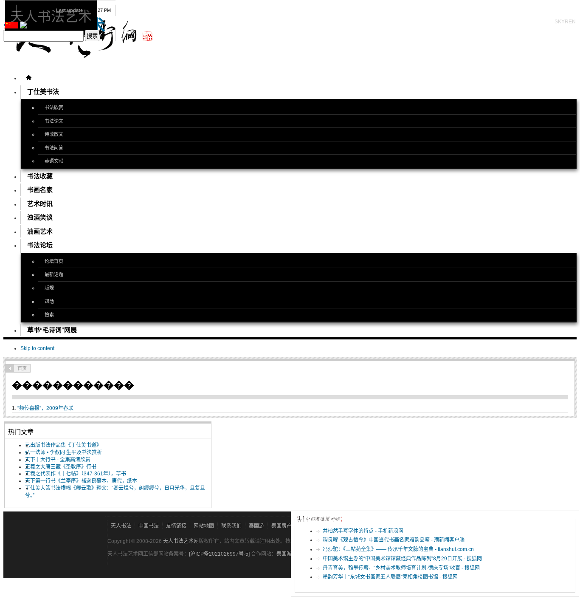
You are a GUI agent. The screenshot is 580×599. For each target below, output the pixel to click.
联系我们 (231, 526)
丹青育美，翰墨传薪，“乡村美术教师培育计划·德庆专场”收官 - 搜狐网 (401, 568)
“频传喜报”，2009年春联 (45, 408)
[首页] (28, 77)
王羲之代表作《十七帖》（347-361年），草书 (75, 474)
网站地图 (204, 526)
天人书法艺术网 (181, 541)
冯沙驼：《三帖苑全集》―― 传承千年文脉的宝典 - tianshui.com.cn (398, 549)
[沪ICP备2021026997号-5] (220, 554)
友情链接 (176, 526)
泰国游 (256, 526)
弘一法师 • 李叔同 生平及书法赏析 (63, 452)
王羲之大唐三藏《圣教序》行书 (60, 467)
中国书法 (148, 526)
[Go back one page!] (10, 368)
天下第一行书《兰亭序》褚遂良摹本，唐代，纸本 (81, 481)
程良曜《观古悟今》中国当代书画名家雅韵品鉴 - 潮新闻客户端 (394, 540)
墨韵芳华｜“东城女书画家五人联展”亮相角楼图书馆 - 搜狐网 (390, 577)
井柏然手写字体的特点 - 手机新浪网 (363, 531)
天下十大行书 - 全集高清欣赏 (57, 460)
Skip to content (37, 348)
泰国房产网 (284, 526)
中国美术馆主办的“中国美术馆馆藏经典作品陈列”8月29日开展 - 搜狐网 (402, 559)
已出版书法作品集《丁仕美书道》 (63, 445)
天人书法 (121, 526)
